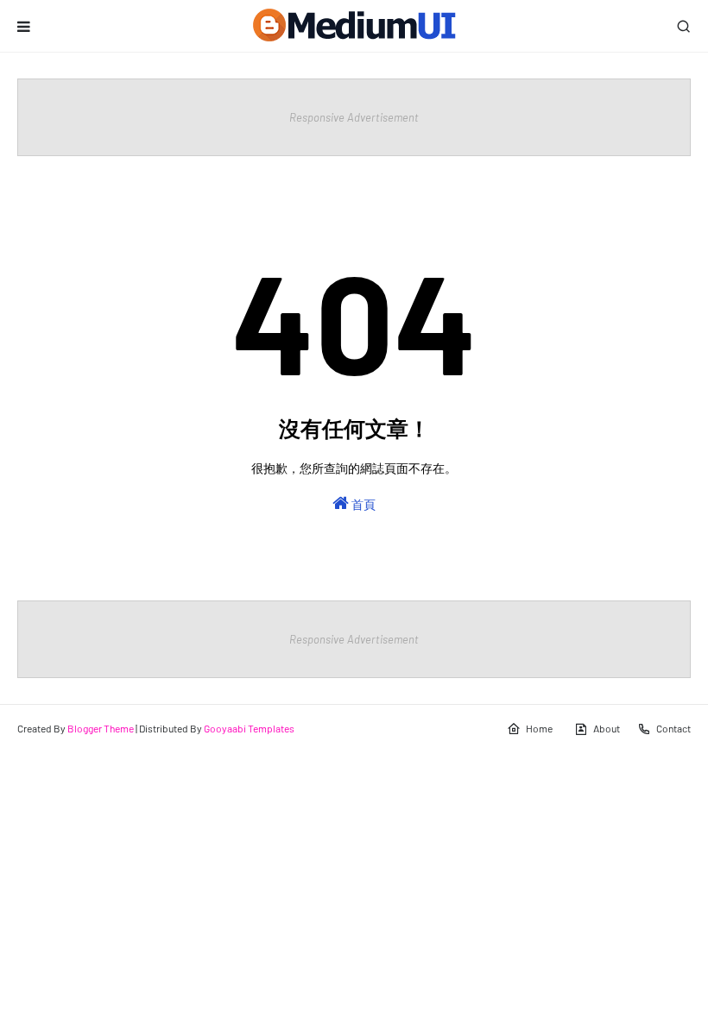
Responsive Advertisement (354, 117)
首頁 (362, 504)
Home (539, 728)
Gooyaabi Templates (249, 728)
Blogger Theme (100, 728)
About (606, 728)
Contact (673, 728)
